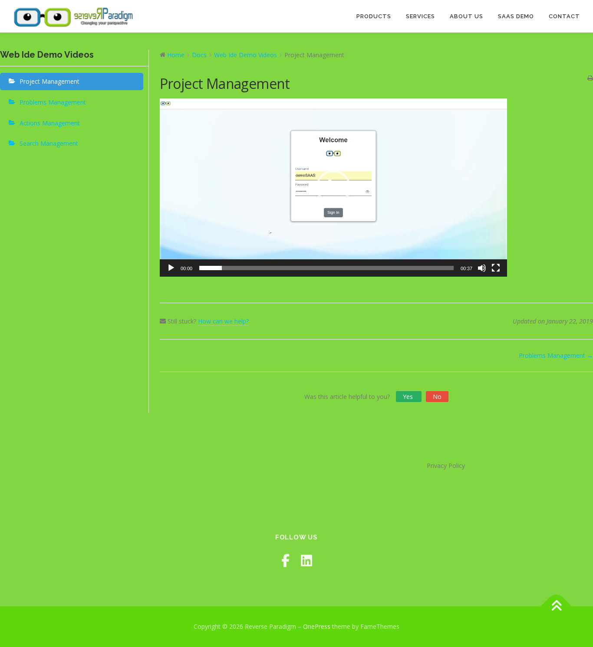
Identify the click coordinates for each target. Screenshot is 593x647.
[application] (333, 187)
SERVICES (420, 16)
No (437, 396)
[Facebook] (285, 560)
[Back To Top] (556, 606)
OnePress (316, 626)
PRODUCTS (373, 16)
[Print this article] (590, 78)
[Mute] (482, 268)
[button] (333, 187)
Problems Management (53, 102)
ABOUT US (466, 16)
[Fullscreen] (495, 268)
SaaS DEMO (516, 16)
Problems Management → (556, 355)
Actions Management (50, 123)
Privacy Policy (446, 465)
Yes (409, 396)
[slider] (326, 268)
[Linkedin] (306, 560)
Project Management (49, 81)
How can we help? (223, 321)
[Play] (171, 268)
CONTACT (564, 16)
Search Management (49, 143)
